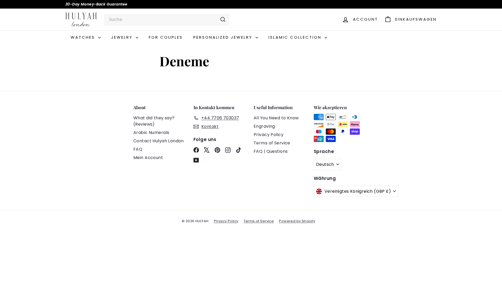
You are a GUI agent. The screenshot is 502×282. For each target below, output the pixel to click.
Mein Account (148, 158)
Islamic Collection (296, 37)
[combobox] (167, 19)
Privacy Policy (268, 135)
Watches (84, 37)
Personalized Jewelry (223, 37)
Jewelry (122, 37)
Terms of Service (272, 143)
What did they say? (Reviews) (154, 121)
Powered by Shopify (297, 221)
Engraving (264, 126)
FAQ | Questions (271, 151)
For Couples (166, 37)
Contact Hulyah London (158, 141)
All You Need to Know (276, 118)
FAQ (137, 149)
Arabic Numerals (151, 133)
